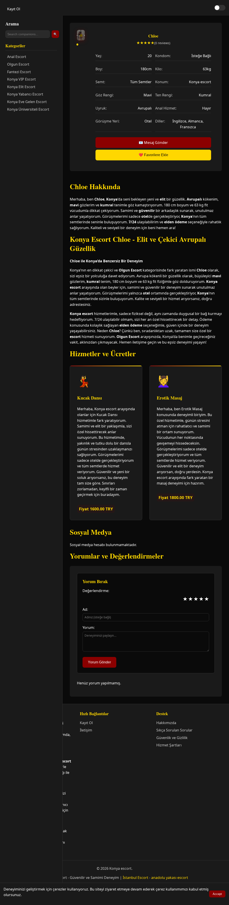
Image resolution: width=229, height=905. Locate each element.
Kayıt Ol (13, 8)
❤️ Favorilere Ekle (153, 155)
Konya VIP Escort (21, 79)
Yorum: (89, 627)
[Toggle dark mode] (219, 7)
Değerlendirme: (96, 590)
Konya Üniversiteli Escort (28, 109)
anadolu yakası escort (169, 877)
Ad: (85, 609)
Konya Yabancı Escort (25, 94)
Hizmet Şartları (169, 745)
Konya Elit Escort (21, 86)
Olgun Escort (18, 64)
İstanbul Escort (135, 877)
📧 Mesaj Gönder (153, 142)
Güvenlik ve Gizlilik (172, 737)
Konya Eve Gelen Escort (27, 101)
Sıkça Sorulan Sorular (174, 730)
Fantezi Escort (19, 71)
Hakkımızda (166, 722)
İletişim (86, 730)
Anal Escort (16, 56)
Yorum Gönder (99, 662)
